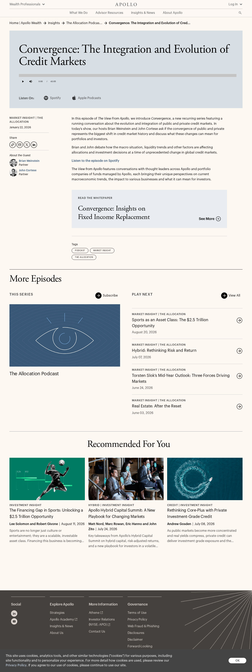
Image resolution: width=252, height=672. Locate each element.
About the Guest (20, 155)
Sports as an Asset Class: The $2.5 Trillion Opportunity (170, 323)
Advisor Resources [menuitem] (109, 12)
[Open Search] (240, 12)
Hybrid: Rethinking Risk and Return (164, 351)
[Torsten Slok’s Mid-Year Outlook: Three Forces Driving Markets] (239, 376)
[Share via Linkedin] (33, 144)
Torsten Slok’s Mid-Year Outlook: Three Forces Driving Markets (181, 379)
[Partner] (14, 163)
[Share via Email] (19, 144)
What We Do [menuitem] (78, 12)
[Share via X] (26, 144)
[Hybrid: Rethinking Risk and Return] (239, 351)
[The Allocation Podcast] (64, 335)
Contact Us (97, 631)
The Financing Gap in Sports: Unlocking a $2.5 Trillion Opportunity (46, 513)
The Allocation (84, 257)
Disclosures (136, 633)
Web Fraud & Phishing (143, 626)
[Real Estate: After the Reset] (239, 406)
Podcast (80, 251)
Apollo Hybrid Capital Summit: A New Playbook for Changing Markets (121, 513)
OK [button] (237, 660)
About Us (56, 633)
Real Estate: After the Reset (156, 406)
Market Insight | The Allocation (159, 314)
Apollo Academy (62, 619)
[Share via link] (12, 144)
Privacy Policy (16, 665)
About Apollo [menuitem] (173, 12)
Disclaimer (135, 639)
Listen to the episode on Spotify (95, 160)
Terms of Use (137, 612)
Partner (23, 165)
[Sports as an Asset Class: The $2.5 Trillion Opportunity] (239, 320)
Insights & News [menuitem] (143, 12)
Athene (94, 612)
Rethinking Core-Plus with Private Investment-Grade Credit (197, 513)
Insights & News (61, 626)
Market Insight (102, 251)
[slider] (127, 74)
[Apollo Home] (126, 4)
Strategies (57, 612)
